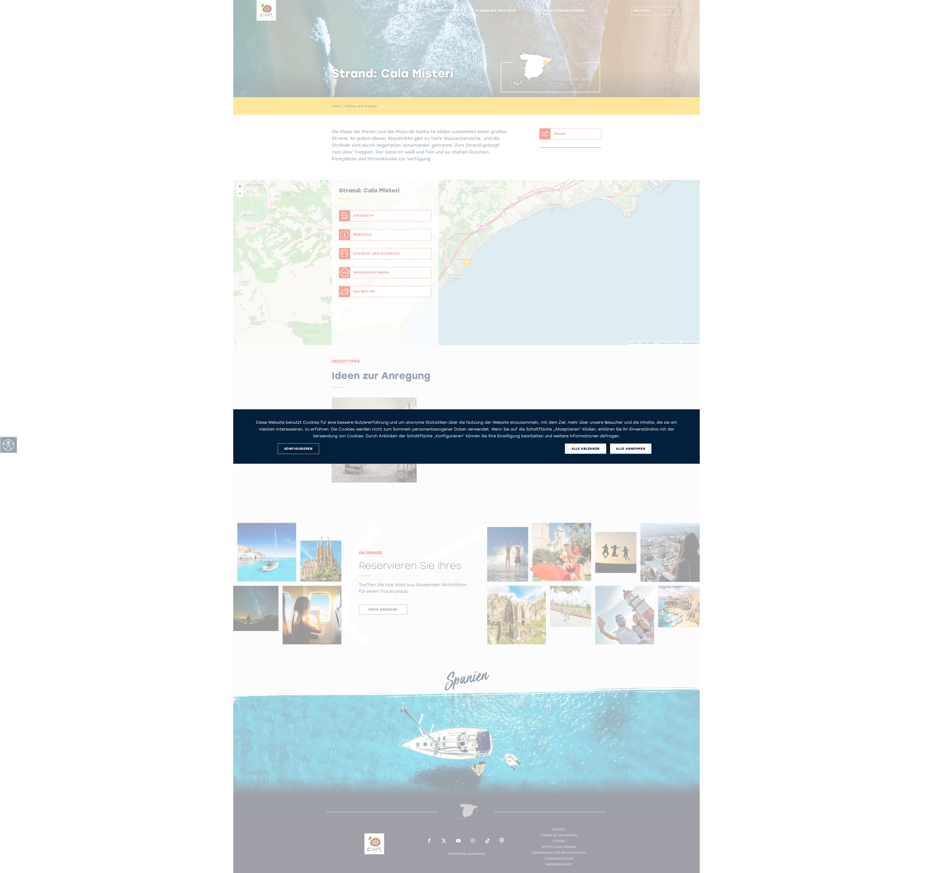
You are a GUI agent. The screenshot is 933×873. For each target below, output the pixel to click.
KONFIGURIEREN (298, 448)
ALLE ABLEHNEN (585, 448)
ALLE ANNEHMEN (630, 448)
